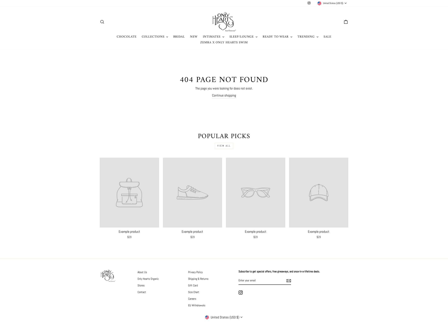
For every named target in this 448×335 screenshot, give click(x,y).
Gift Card (193, 285)
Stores (141, 285)
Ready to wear (276, 37)
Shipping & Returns (198, 279)
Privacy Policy (195, 272)
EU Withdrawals (196, 305)
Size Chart (193, 292)
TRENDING (307, 37)
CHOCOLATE (126, 37)
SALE (327, 37)
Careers (192, 299)
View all (224, 145)
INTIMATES (212, 37)
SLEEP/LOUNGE (242, 37)
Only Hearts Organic (148, 279)
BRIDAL (179, 37)
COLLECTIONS (154, 37)
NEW (194, 37)
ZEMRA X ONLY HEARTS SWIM (224, 42)
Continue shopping (224, 95)
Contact (142, 292)
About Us (142, 272)
